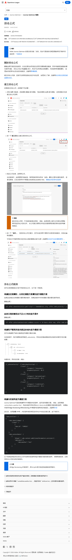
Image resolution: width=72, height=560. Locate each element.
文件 (5, 15)
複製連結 (16, 31)
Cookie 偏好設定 (49, 552)
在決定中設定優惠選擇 (54, 239)
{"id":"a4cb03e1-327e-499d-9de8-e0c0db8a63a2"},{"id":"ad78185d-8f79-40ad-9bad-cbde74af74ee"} (33, 39)
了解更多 (19, 54)
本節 (55, 408)
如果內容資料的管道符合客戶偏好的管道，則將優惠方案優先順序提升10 (27, 476)
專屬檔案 (34, 71)
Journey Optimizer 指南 (30, 15)
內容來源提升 (10, 486)
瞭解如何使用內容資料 (53, 180)
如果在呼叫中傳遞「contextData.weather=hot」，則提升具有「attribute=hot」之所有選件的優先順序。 (35, 481)
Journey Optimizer (15, 15)
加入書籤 (8, 31)
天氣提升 (8, 492)
